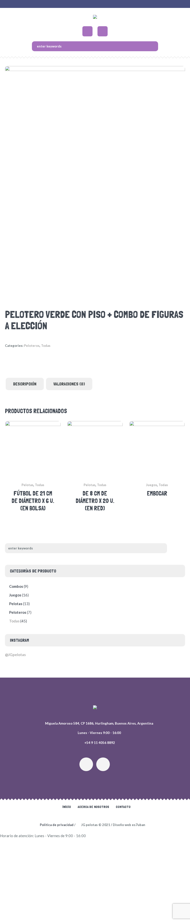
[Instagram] (86, 764)
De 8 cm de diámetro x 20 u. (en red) (95, 501)
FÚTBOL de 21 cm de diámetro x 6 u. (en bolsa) (33, 501)
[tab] (25, 384)
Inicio (66, 807)
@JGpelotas (15, 654)
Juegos (151, 485)
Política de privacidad (56, 825)
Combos (16, 586)
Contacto (123, 807)
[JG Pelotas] (95, 17)
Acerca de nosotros (93, 807)
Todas (45, 346)
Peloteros (32, 346)
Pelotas (27, 485)
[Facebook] (103, 764)
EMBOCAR (157, 493)
